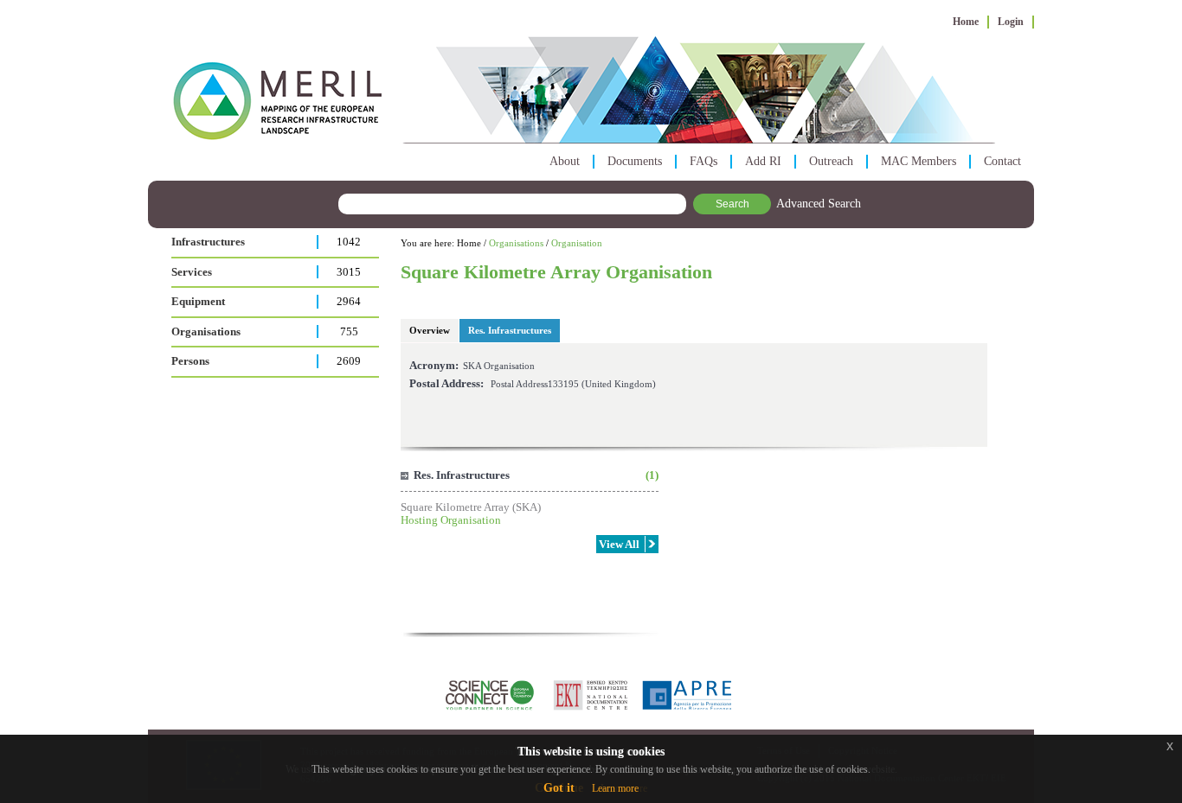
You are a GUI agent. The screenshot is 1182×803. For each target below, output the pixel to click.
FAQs (703, 161)
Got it (559, 787)
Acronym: (434, 365)
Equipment (198, 301)
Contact (1002, 161)
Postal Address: (446, 383)
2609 (349, 360)
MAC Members (918, 161)
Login (1011, 22)
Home (966, 22)
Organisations (206, 331)
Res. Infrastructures (509, 330)
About (564, 161)
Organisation (576, 243)
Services (191, 271)
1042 (349, 241)
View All (619, 544)
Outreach (831, 161)
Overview (429, 330)
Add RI (763, 161)
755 (349, 331)
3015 (349, 271)
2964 (349, 301)
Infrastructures (208, 241)
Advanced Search (818, 203)
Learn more (615, 788)
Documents (634, 161)
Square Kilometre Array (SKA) (471, 506)
